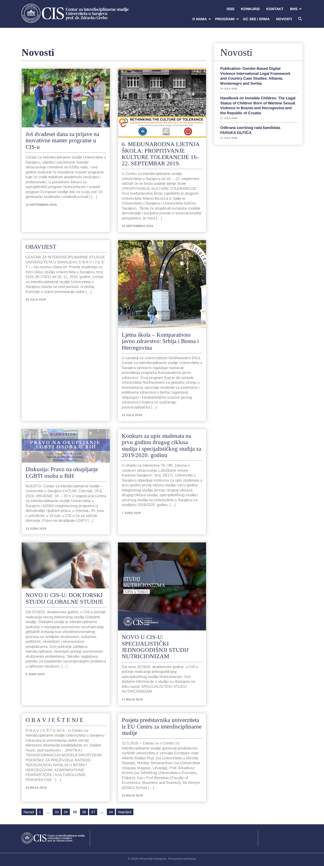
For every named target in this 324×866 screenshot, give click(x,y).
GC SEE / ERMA (256, 19)
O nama (199, 19)
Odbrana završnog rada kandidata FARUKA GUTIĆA (250, 132)
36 (84, 812)
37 (93, 812)
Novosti (284, 19)
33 (57, 812)
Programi (225, 19)
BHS (293, 9)
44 (111, 812)
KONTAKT (275, 9)
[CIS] (75, 13)
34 (66, 812)
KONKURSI (250, 9)
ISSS (230, 9)
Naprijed (124, 812)
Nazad (29, 812)
